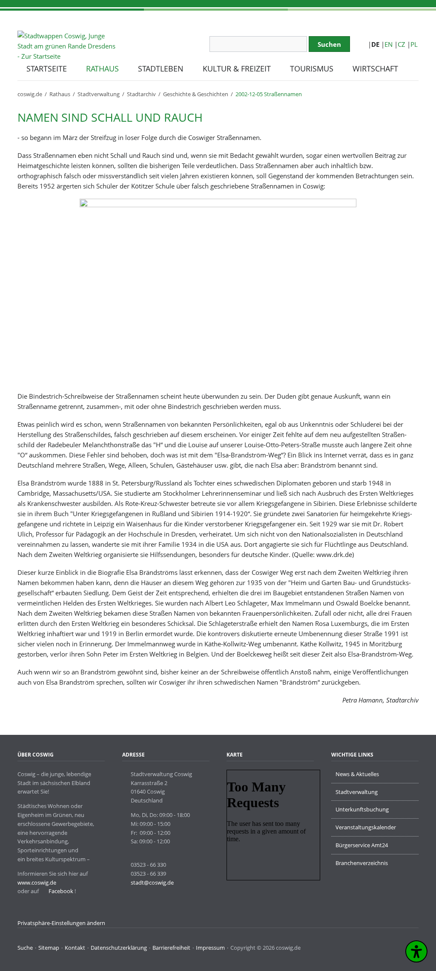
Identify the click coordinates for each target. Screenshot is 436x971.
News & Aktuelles (357, 774)
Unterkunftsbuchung (362, 809)
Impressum (210, 947)
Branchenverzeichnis (362, 863)
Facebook (60, 891)
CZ (401, 44)
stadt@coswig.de (152, 882)
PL (414, 44)
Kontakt (75, 947)
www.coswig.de (36, 882)
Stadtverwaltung (98, 94)
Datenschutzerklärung (119, 947)
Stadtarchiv (141, 94)
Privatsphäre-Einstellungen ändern (61, 923)
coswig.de (29, 94)
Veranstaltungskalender (366, 827)
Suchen (329, 44)
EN (388, 44)
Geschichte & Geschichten (195, 94)
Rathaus (59, 94)
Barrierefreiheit (171, 947)
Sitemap (48, 947)
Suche (25, 947)
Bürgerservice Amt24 (362, 845)
